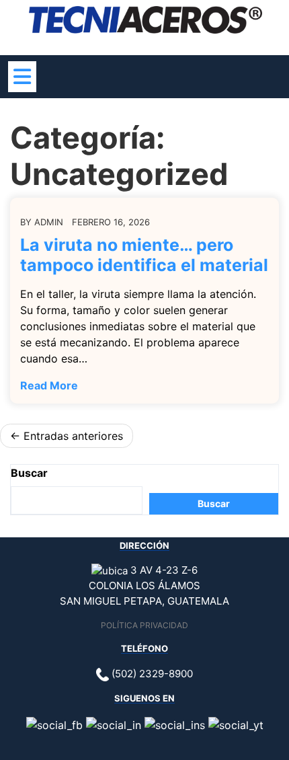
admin (48, 222)
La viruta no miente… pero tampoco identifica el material (144, 255)
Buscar (29, 473)
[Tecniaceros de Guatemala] (145, 19)
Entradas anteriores (73, 436)
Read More (49, 385)
